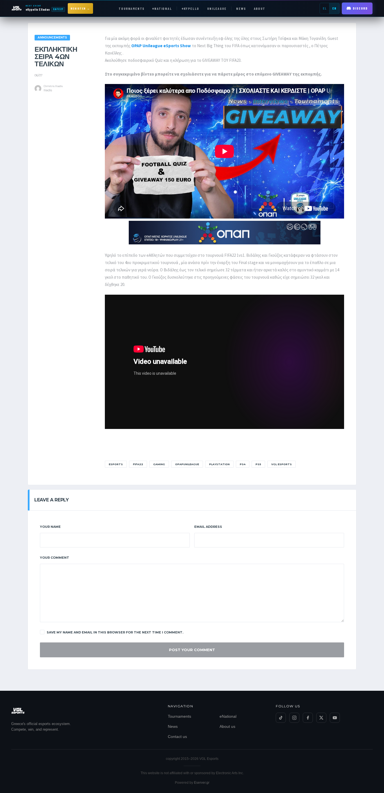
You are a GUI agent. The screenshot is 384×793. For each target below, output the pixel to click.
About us (227, 726)
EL (324, 8)
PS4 (242, 464)
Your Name (50, 527)
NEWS (241, 8)
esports (116, 464)
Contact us (177, 736)
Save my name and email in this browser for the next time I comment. (115, 632)
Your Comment (54, 558)
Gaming (159, 464)
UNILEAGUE (216, 8)
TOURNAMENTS (131, 8)
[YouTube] (335, 718)
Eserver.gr (201, 783)
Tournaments (179, 716)
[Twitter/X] (321, 718)
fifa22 (138, 464)
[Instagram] (294, 718)
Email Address (208, 527)
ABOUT (259, 8)
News (173, 726)
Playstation (219, 464)
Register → (80, 8)
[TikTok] (281, 718)
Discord (360, 8)
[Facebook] (308, 718)
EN (334, 8)
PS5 (258, 464)
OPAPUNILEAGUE (187, 464)
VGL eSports (281, 464)
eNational (228, 716)
